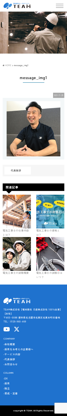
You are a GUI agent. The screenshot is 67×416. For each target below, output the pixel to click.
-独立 (6, 388)
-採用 (6, 383)
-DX (5, 378)
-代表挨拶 (9, 359)
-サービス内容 (11, 354)
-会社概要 (9, 344)
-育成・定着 (10, 393)
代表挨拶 (16, 170)
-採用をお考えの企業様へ (18, 349)
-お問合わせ (10, 364)
